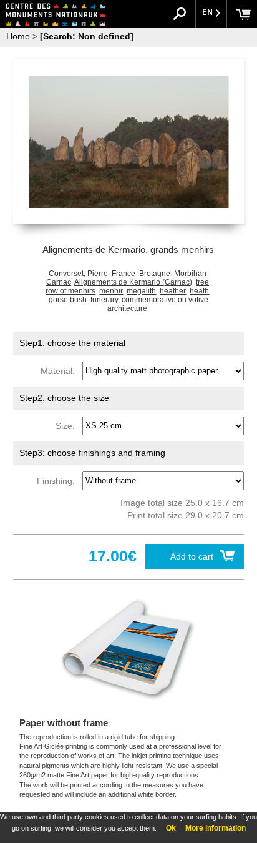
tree (202, 282)
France (123, 273)
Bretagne (154, 273)
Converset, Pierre (78, 273)
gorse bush (68, 299)
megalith (141, 291)
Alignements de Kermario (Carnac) (133, 282)
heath (199, 291)
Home (18, 36)
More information (215, 828)
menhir (111, 291)
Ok (171, 828)
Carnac (58, 282)
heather (173, 291)
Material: (60, 370)
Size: (68, 425)
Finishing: (58, 480)
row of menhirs (70, 291)
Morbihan (190, 273)
